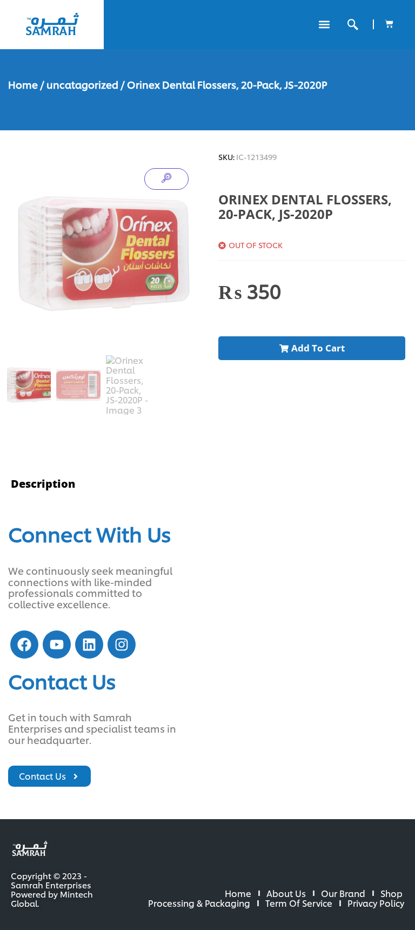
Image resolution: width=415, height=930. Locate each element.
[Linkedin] (89, 644)
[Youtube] (57, 644)
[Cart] (389, 23)
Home (23, 84)
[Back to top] (372, 887)
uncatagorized (82, 84)
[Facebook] (24, 644)
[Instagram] (122, 644)
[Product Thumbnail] (166, 179)
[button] (324, 25)
